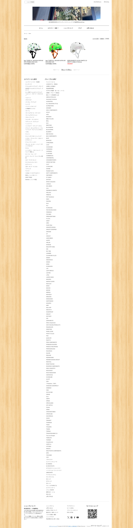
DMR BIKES (49, 175)
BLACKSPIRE (49, 129)
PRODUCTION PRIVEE (52, 346)
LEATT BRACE (50, 270)
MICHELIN (48, 294)
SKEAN (48, 394)
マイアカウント (97, 1)
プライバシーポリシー (72, 510)
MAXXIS (48, 288)
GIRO (47, 223)
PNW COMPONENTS (51, 342)
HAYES (48, 240)
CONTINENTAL (50, 158)
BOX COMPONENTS (51, 136)
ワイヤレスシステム (51, 474)
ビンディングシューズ (51, 461)
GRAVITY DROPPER (51, 229)
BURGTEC (49, 140)
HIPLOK (48, 242)
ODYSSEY (48, 316)
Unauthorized (49, 442)
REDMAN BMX (50, 357)
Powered (89, 526)
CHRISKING (49, 149)
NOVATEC (48, 303)
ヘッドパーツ (28, 123)
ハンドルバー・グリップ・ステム (33, 125)
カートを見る (70, 508)
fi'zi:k (47, 203)
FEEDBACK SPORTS (51, 190)
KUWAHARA (49, 266)
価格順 (102, 38)
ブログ (80, 28)
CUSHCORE (49, 166)
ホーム (41, 28)
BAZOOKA (48, 116)
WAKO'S (48, 448)
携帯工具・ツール (50, 492)
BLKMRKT (48, 131)
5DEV (47, 199)
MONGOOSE (49, 299)
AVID (47, 114)
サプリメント (28, 164)
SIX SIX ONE (49, 392)
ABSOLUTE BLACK (51, 97)
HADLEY (48, 236)
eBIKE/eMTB (49, 472)
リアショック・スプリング (31, 121)
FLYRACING (49, 207)
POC (47, 335)
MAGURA (48, 279)
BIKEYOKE (49, 125)
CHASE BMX (49, 147)
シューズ (27, 104)
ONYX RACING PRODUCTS (53, 325)
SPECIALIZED (49, 403)
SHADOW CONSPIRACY (52, 385)
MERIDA (48, 292)
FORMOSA (49, 212)
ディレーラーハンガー (30, 142)
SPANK (48, 401)
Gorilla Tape (49, 225)
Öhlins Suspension (51, 322)
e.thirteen (48, 184)
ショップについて (68, 28)
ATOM (71, 512)
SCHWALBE (49, 377)
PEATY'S (48, 340)
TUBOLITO (49, 437)
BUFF (47, 138)
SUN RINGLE (49, 416)
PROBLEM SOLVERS (51, 344)
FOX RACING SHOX (51, 210)
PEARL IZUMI (49, 331)
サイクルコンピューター (31, 162)
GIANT (47, 220)
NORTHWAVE (49, 301)
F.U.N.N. (48, 218)
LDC (47, 268)
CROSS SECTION (50, 162)
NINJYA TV (49, 309)
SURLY (48, 418)
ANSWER (48, 108)
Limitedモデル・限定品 (51, 84)
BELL (47, 121)
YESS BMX (49, 455)
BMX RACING (49, 134)
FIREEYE (48, 194)
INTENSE (48, 244)
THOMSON (49, 422)
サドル (27, 148)
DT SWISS (48, 177)
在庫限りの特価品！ (51, 86)
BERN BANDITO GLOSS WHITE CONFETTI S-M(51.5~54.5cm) (77, 61)
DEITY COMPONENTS (51, 173)
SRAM (47, 409)
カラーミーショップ (53, 526)
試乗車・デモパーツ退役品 (52, 92)
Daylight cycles (50, 171)
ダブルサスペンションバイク (53, 468)
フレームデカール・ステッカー (33, 113)
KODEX (48, 262)
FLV (47, 205)
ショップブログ (50, 516)
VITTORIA (48, 446)
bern (30, 33)
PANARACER (49, 327)
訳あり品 (48, 494)
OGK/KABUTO (49, 320)
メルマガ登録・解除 (51, 514)
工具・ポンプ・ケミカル (31, 166)
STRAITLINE (49, 414)
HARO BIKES (49, 238)
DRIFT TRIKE (28, 177)
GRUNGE (48, 231)
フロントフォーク (29, 117)
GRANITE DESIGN (50, 227)
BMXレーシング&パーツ (31, 175)
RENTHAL (48, 362)
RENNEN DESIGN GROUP (53, 359)
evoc (47, 188)
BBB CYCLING (50, 119)
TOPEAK (48, 431)
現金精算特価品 (50, 88)
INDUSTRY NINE (50, 247)
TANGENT (48, 420)
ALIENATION (49, 101)
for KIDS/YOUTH (50, 466)
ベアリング (28, 168)
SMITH (48, 398)
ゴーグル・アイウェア (30, 102)
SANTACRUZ (49, 375)
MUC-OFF (48, 307)
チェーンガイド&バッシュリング (33, 136)
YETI (47, 457)
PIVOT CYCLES (50, 333)
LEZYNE (48, 272)
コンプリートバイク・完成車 (32, 82)
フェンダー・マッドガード (31, 119)
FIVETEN (48, 201)
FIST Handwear (50, 197)
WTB (47, 453)
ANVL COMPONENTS (51, 110)
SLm (47, 396)
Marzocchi (48, 283)
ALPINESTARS (50, 105)
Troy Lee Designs (50, 435)
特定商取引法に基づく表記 (52, 519)
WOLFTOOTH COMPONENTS (53, 450)
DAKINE (48, 168)
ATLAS (48, 112)
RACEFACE (49, 351)
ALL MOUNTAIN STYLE (52, 103)
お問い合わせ (90, 28)
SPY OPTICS (49, 405)
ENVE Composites (50, 181)
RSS (68, 512)
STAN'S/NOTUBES (50, 411)
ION (47, 249)
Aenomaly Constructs (51, 99)
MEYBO (48, 290)
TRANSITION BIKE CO (51, 433)
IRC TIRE (48, 251)
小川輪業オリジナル (30, 108)
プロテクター (28, 100)
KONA (47, 264)
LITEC (47, 275)
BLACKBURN (49, 127)
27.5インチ (49, 481)
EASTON (48, 179)
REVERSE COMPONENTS (53, 366)
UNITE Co (48, 444)
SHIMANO (48, 388)
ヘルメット (28, 97)
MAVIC (48, 286)
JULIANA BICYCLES (51, 255)
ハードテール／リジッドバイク (53, 470)
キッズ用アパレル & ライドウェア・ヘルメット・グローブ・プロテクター (34, 94)
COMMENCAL (49, 155)
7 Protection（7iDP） (51, 383)
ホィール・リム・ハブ (30, 154)
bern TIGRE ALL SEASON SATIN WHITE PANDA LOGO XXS (33, 61)
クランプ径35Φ (50, 490)
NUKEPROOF (49, 312)
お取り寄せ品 (49, 496)
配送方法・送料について (52, 512)
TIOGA (47, 424)
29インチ (48, 483)
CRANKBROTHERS (51, 160)
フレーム (27, 110)
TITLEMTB (48, 427)
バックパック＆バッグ (30, 106)
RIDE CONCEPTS (50, 368)
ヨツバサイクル (50, 477)
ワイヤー (27, 171)
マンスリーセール (50, 82)
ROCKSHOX (49, 370)
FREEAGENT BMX (50, 216)
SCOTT (48, 379)
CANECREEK (49, 142)
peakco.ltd (48, 338)
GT (47, 234)
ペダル (27, 131)
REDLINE (48, 355)
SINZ (47, 390)
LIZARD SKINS (50, 277)
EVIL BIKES (49, 186)
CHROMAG (49, 151)
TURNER (48, 440)
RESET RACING (50, 364)
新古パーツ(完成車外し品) (52, 95)
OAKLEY (48, 314)
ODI (47, 318)
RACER (48, 353)
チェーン (27, 134)
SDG (47, 381)
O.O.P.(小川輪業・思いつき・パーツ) (55, 90)
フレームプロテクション (31, 115)
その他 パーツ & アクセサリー (32, 173)
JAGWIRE (48, 253)
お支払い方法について (51, 510)
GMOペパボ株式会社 (72, 526)
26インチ (48, 479)
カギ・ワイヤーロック (30, 160)
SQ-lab (48, 407)
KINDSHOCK (49, 259)
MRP (47, 305)
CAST (47, 144)
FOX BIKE (48, 214)
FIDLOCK (48, 192)
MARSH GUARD (50, 281)
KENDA (48, 257)
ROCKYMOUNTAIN (51, 372)
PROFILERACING (50, 348)
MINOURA (48, 296)
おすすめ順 (96, 38)
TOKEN (48, 429)
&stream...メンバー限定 (31, 179)
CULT (47, 164)
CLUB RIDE (49, 153)
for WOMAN (49, 463)
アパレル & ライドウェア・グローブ (34, 86)
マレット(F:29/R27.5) (51, 485)
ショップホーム (50, 506)
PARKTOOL (49, 329)
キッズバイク (28, 84)
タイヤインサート (50, 487)
